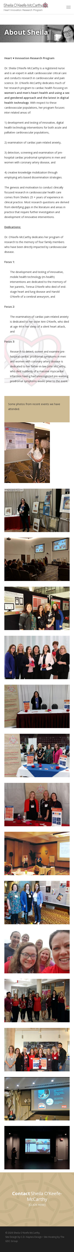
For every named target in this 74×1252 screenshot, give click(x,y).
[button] (68, 7)
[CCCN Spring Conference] (37, 854)
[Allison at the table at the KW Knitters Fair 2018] (37, 707)
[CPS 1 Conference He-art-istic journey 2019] (37, 511)
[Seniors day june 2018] (37, 756)
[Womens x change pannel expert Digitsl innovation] (37, 1099)
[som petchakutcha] (37, 1148)
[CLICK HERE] (37, 1205)
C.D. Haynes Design (31, 1237)
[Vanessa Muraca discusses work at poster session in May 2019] (37, 453)
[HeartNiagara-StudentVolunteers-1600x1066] (37, 1050)
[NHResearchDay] (37, 609)
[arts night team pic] (37, 1001)
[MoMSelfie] (37, 952)
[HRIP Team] (37, 658)
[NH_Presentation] (37, 560)
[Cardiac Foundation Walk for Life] (37, 805)
